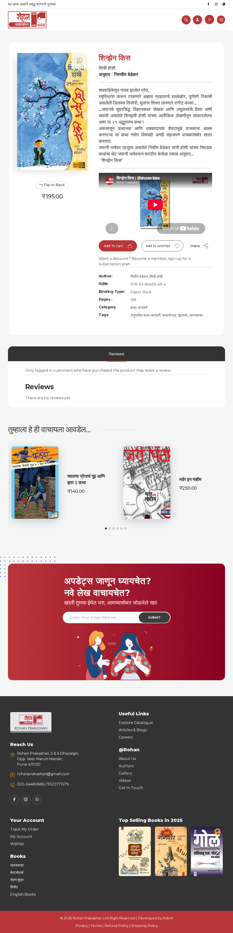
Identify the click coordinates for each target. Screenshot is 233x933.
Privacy (82, 925)
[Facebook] (208, 4)
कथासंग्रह (169, 315)
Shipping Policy (144, 925)
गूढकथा (183, 315)
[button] (124, 851)
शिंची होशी (156, 276)
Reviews (116, 354)
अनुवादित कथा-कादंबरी (145, 315)
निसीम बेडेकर (139, 276)
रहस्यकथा (196, 315)
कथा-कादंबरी (139, 307)
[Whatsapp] (223, 4)
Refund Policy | (117, 925)
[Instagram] (216, 4)
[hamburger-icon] (221, 19)
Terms (96, 925)
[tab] (116, 354)
